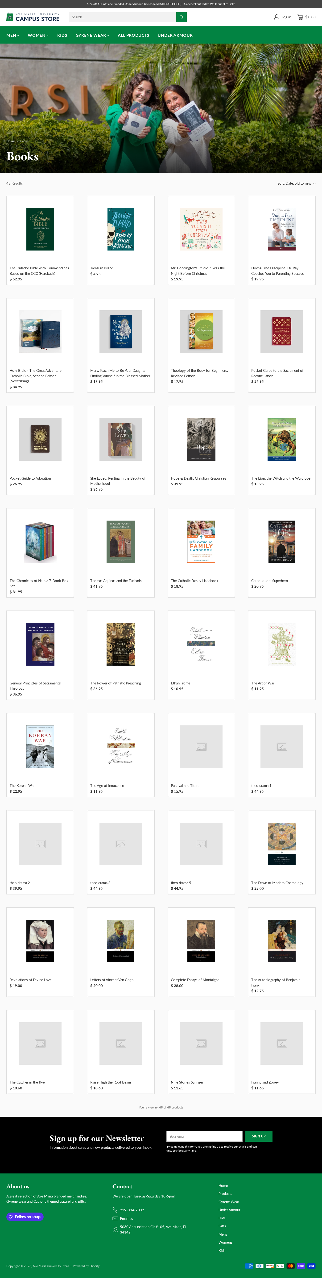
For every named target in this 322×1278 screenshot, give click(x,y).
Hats (222, 1218)
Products (225, 1193)
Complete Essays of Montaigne (195, 980)
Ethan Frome (180, 683)
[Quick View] (67, 202)
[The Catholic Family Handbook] (201, 542)
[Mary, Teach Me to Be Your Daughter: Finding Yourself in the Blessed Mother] (120, 331)
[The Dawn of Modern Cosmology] (281, 844)
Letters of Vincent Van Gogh (111, 980)
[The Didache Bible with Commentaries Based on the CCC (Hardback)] (40, 229)
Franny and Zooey (265, 1082)
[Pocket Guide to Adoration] (40, 439)
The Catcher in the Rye (27, 1082)
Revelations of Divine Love (31, 980)
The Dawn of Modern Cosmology (277, 883)
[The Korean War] (40, 746)
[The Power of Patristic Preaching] (120, 644)
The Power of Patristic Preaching (115, 683)
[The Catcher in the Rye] (40, 1043)
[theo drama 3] (120, 844)
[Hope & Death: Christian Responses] (201, 439)
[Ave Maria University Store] (32, 17)
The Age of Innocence (107, 785)
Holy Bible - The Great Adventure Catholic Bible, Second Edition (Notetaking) (36, 375)
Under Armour (229, 1210)
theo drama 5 (181, 883)
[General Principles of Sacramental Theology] (40, 644)
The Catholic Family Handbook (194, 580)
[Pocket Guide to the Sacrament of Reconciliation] (281, 331)
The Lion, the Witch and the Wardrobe (280, 478)
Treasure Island (101, 268)
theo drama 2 (20, 883)
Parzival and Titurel (185, 785)
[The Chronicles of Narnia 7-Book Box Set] (40, 542)
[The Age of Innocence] (120, 746)
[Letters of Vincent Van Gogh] (120, 941)
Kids (222, 1250)
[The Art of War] (281, 644)
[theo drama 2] (40, 844)
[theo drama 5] (201, 844)
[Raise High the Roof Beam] (120, 1043)
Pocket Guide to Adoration (30, 478)
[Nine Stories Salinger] (201, 1043)
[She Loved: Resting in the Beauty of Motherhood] (120, 439)
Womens (225, 1242)
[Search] (181, 17)
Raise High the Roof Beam (110, 1082)
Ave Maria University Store (51, 1266)
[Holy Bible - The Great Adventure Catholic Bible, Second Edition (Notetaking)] (40, 331)
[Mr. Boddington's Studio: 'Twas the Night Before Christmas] (201, 229)
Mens (223, 1234)
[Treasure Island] (120, 229)
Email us (126, 1218)
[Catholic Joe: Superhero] (281, 542)
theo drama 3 (100, 883)
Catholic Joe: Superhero (269, 580)
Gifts (222, 1226)
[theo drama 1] (281, 746)
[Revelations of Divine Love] (40, 941)
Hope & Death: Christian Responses (198, 478)
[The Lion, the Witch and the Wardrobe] (281, 439)
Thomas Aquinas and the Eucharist (116, 580)
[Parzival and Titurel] (201, 746)
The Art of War (262, 683)
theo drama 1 (261, 785)
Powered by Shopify (86, 1266)
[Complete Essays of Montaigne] (201, 941)
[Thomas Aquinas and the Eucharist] (120, 542)
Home (10, 141)
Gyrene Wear (229, 1202)
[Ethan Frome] (201, 644)
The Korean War (22, 785)
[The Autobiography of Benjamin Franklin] (281, 941)
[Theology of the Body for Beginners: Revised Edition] (201, 331)
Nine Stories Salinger (187, 1082)
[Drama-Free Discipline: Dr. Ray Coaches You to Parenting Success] (281, 229)
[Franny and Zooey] (281, 1043)
